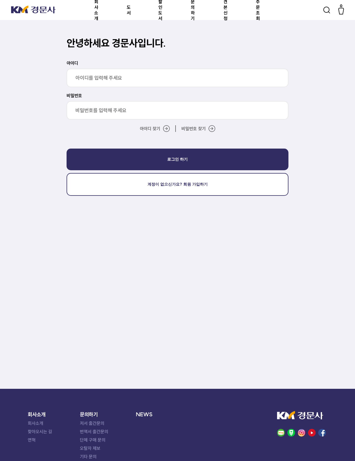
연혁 (32, 440)
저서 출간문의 (92, 423)
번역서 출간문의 (94, 431)
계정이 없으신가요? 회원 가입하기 (178, 184)
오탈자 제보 (90, 448)
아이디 (72, 63)
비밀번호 (74, 95)
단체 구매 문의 (92, 440)
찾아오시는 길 (40, 431)
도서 (129, 10)
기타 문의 (88, 456)
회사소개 (35, 423)
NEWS (144, 414)
